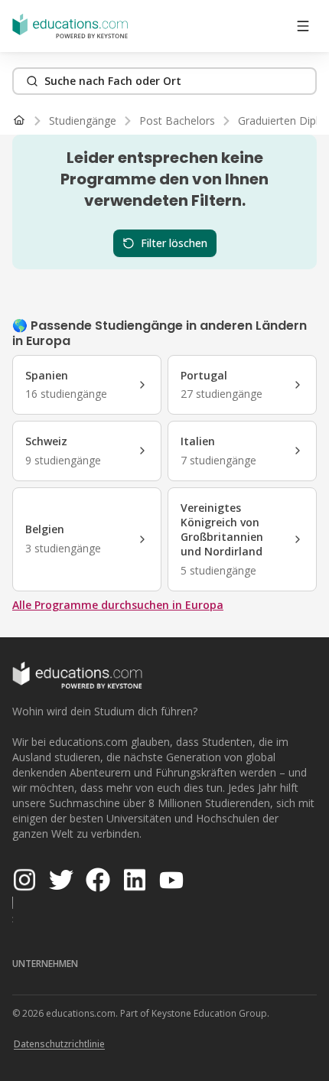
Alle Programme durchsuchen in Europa (117, 604)
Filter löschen (174, 243)
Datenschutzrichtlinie (59, 1043)
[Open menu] (303, 26)
